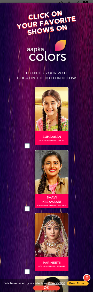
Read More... (78, 283)
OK (46, 287)
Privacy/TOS (56, 283)
